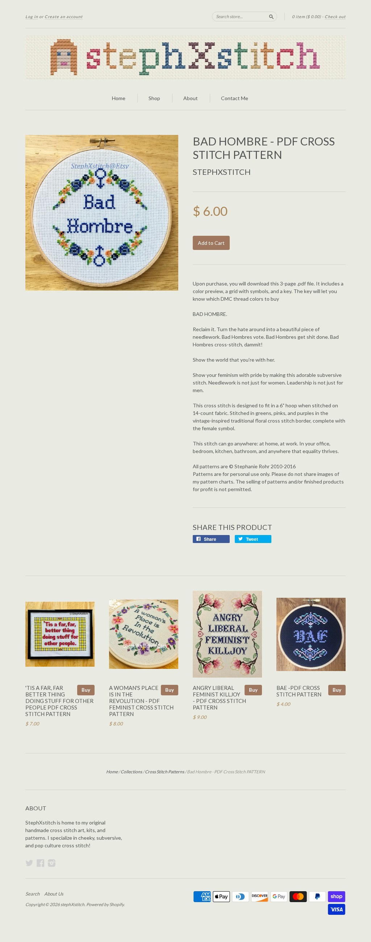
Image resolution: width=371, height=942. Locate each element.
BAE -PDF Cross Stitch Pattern (298, 691)
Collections (131, 771)
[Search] (271, 16)
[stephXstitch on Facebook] (41, 863)
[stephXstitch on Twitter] (29, 863)
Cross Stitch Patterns (164, 771)
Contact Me (234, 98)
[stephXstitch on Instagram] (52, 863)
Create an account (64, 16)
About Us (53, 893)
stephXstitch (222, 172)
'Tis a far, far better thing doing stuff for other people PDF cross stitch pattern (59, 700)
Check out (335, 16)
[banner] (185, 57)
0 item (306, 16)
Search (32, 893)
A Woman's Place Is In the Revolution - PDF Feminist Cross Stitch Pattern (141, 700)
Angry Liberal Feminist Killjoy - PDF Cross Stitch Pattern (219, 697)
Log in (31, 16)
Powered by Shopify (105, 904)
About (190, 98)
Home (118, 98)
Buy (86, 690)
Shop (154, 98)
